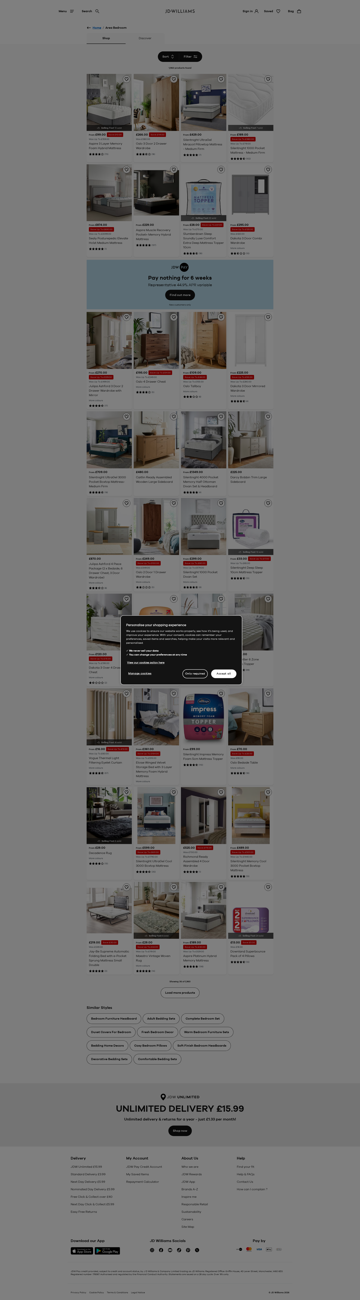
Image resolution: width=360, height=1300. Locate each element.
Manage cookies (140, 673)
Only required (195, 673)
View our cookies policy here (145, 662)
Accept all (224, 673)
